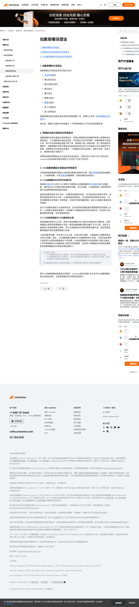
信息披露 (77, 426)
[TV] (104, 431)
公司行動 (6, 118)
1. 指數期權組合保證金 (49, 47)
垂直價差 (48, 75)
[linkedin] (115, 427)
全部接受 (118, 603)
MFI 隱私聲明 (44, 461)
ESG (46, 433)
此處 (56, 517)
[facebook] (107, 427)
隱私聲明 (77, 419)
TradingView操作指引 (10, 123)
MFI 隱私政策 (32, 461)
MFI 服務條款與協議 (17, 461)
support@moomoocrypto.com (29, 551)
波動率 (63, 175)
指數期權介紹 (9, 60)
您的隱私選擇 (56, 582)
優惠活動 (65, 5)
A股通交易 (6, 102)
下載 (114, 5)
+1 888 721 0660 (19, 412)
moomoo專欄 (50, 429)
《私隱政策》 (8, 604)
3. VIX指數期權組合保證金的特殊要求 (56, 56)
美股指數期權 (28, 31)
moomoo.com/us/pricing (112, 468)
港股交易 (6, 97)
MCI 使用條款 (27, 500)
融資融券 (6, 107)
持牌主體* (77, 433)
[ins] (111, 427)
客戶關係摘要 (17, 437)
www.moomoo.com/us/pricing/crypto (24, 508)
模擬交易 (6, 128)
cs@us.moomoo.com (21, 431)
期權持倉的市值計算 (10, 81)
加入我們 (106, 412)
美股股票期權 (8, 50)
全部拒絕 (132, 603)
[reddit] (107, 431)
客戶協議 (77, 422)
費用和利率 (54, 5)
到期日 (49, 184)
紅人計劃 (48, 419)
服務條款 (77, 412)
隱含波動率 (94, 184)
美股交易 (6, 40)
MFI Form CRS (57, 461)
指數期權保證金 (10, 71)
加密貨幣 (6, 87)
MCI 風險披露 (40, 500)
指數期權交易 (9, 66)
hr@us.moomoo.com (111, 416)
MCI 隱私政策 (108, 498)
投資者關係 (49, 422)
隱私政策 (77, 415)
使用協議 (44, 582)
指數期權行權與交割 (12, 76)
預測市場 (6, 92)
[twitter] (104, 427)
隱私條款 (34, 582)
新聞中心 (48, 426)
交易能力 (10, 31)
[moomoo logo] (11, 4)
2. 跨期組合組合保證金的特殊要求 (54, 52)
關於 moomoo (50, 412)
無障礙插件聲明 (80, 429)
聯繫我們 (48, 415)
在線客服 (18, 421)
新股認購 (6, 113)
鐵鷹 (46, 102)
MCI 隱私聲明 (120, 498)
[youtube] (119, 427)
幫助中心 (3, 31)
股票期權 (95, 172)
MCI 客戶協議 (15, 500)
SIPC (96, 458)
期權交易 (18, 31)
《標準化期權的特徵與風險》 (88, 473)
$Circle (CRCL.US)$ (125, 255)
